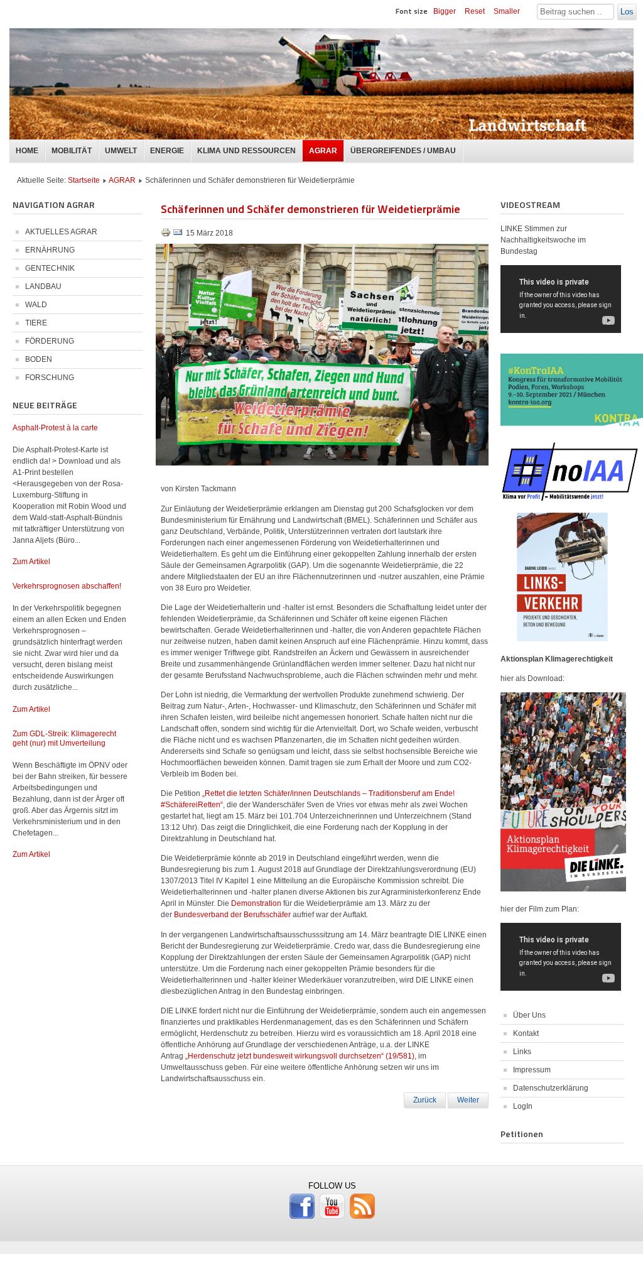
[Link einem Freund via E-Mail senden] (178, 235)
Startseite (84, 180)
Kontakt (526, 1033)
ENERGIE (167, 150)
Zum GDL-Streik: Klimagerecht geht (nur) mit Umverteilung (64, 738)
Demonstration (256, 903)
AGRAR (323, 150)
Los (627, 11)
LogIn (522, 1106)
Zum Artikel (31, 561)
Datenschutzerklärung (550, 1088)
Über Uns (529, 1015)
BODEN (38, 359)
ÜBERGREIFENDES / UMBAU (403, 150)
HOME (27, 150)
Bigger (444, 11)
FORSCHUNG (49, 377)
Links (522, 1051)
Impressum (532, 1069)
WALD (36, 304)
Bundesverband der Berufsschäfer (232, 914)
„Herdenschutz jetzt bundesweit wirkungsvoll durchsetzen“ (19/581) (299, 1056)
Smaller (507, 11)
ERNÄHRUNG (50, 250)
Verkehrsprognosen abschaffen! (67, 586)
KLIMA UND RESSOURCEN (246, 150)
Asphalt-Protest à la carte (55, 427)
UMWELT (121, 150)
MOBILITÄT (71, 150)
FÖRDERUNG (49, 341)
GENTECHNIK (50, 268)
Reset (475, 11)
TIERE (36, 323)
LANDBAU (43, 286)
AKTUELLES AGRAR (61, 231)
